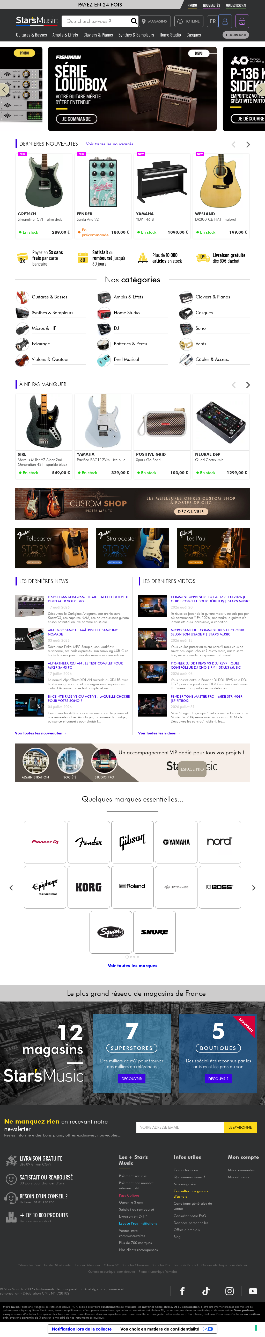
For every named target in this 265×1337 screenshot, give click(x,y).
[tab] (127, 956)
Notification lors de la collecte (82, 1329)
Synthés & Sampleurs (137, 35)
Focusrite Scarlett (186, 1265)
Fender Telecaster (87, 1265)
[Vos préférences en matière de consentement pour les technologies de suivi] (256, 1328)
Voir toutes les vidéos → (159, 733)
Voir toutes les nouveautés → (41, 733)
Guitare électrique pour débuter (224, 1265)
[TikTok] (206, 1291)
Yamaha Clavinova (135, 1265)
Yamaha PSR (161, 1265)
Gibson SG (111, 1265)
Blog (177, 1237)
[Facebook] (182, 1291)
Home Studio (171, 35)
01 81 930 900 (44, 1202)
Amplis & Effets (66, 35)
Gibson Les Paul (29, 1265)
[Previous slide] (234, 144)
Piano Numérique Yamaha (158, 1272)
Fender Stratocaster (58, 1265)
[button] (4, 89)
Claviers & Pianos (99, 35)
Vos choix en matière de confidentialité (159, 1329)
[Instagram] (229, 1291)
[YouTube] (253, 1291)
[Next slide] (247, 144)
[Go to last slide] (11, 888)
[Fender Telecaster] (51, 548)
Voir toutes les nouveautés (109, 143)
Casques (194, 35)
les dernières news (43, 581)
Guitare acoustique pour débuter (111, 1272)
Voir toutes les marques (132, 965)
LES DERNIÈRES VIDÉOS (169, 581)
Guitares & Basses (32, 35)
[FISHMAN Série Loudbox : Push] (132, 129)
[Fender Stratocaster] (132, 548)
